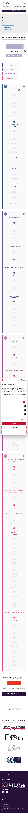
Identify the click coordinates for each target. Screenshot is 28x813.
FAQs (3, 776)
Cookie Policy (5, 804)
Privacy (3, 799)
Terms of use (5, 801)
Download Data (14, 683)
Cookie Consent (5, 806)
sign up (24, 6)
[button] (25, 3)
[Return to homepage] (6, 3)
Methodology (5, 774)
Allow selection (14, 427)
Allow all (14, 423)
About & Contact (6, 779)
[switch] (25, 406)
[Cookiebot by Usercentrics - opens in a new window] (21, 380)
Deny (14, 431)
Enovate (4, 809)
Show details (21, 419)
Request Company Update (14, 693)
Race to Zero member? (8, 25)
